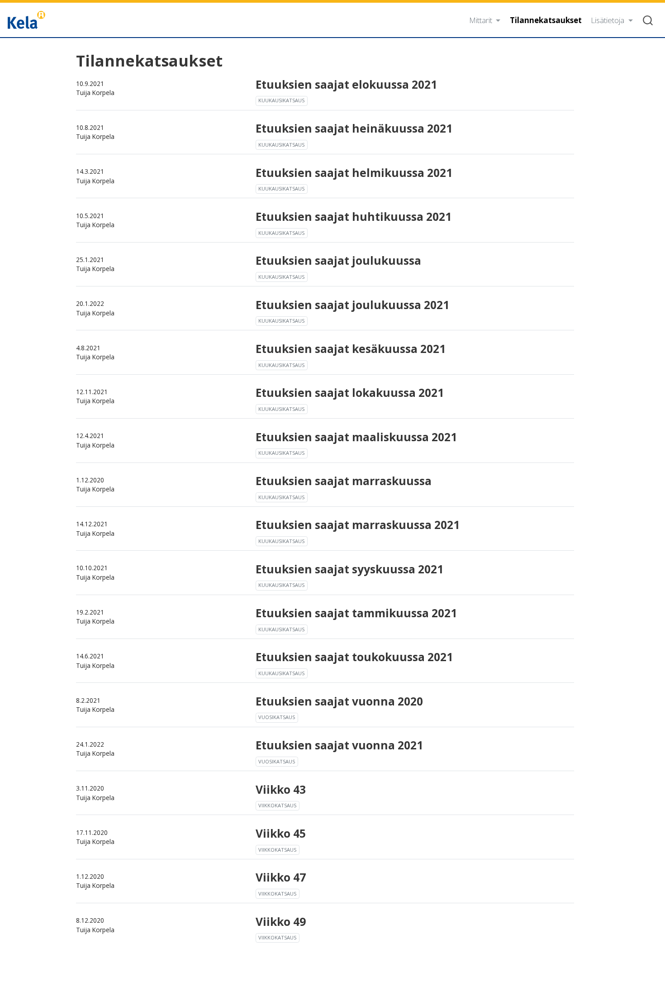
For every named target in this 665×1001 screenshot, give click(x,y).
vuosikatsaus (276, 717)
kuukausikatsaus (281, 100)
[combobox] (648, 19)
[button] (485, 20)
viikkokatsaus (277, 805)
